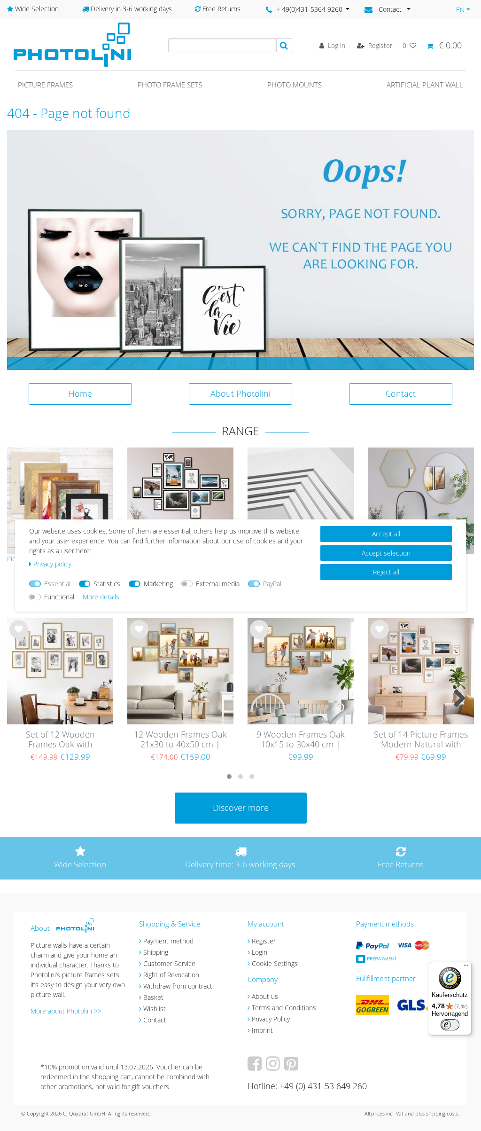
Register (264, 940)
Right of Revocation (171, 974)
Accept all (386, 533)
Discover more (241, 807)
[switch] (450, 1024)
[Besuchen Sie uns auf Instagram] (274, 1066)
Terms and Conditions (284, 1007)
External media (218, 583)
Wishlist (154, 1008)
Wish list (18, 636)
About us (265, 996)
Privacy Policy (271, 1018)
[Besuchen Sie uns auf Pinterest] (292, 1066)
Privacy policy (52, 563)
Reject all (386, 571)
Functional (59, 596)
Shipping (155, 952)
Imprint (262, 1030)
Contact (401, 393)
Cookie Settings (275, 963)
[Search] (284, 45)
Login (259, 952)
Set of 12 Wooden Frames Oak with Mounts (60, 740)
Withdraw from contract (177, 986)
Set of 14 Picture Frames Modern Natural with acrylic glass (421, 740)
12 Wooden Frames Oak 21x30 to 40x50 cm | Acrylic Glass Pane (180, 740)
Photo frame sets (170, 84)
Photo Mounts (294, 84)
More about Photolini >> (66, 1010)
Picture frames (45, 84)
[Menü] (466, 967)
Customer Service (169, 963)
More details (101, 596)
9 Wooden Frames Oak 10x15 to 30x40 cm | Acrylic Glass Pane (300, 740)
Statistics (106, 583)
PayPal (272, 583)
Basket (153, 997)
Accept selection (386, 553)
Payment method (168, 940)
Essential (57, 583)
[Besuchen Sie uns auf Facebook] (256, 1066)
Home (80, 393)
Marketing (158, 583)
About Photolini (240, 393)
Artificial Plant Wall (425, 84)
